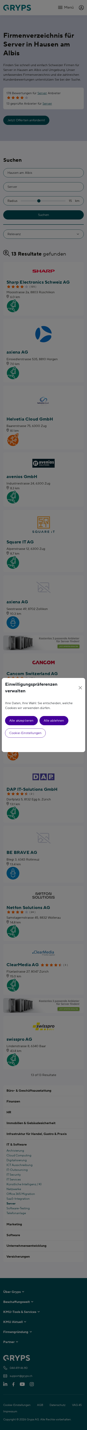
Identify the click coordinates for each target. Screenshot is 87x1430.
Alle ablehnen (54, 721)
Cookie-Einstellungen (25, 733)
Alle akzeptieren (21, 721)
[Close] (80, 688)
